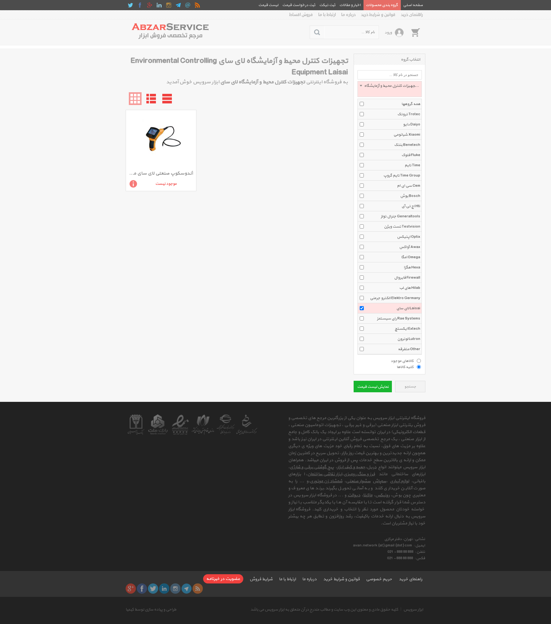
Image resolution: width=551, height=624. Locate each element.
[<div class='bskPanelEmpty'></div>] (415, 32)
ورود (388, 32)
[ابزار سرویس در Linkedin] (159, 5)
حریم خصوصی (379, 579)
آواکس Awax (409, 247)
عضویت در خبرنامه (223, 578)
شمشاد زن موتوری (326, 481)
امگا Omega (410, 257)
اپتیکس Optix (408, 237)
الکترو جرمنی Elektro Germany (395, 298)
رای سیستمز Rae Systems (398, 318)
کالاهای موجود (402, 360)
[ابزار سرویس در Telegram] (178, 5)
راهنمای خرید (412, 15)
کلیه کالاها (405, 366)
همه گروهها (410, 104)
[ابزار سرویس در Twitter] (130, 5)
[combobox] (389, 89)
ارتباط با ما (327, 15)
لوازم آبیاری (399, 481)
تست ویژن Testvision (402, 226)
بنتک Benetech (407, 145)
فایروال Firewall (407, 278)
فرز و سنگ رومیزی (359, 474)
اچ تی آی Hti (410, 206)
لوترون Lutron (408, 339)
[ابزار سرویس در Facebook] (140, 5)
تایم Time (412, 165)
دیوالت (354, 495)
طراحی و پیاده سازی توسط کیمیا (151, 609)
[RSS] (197, 5)
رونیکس (382, 495)
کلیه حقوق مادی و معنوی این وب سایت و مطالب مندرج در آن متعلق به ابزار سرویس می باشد (324, 609)
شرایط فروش (261, 579)
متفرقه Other (409, 349)
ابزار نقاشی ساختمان (324, 474)
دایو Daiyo (411, 124)
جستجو (410, 386)
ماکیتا (367, 495)
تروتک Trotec (408, 114)
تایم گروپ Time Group (401, 175)
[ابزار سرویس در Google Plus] (149, 5)
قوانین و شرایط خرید (378, 15)
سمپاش (379, 481)
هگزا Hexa (412, 267)
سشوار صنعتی (358, 481)
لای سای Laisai (408, 308)
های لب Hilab (409, 288)
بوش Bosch (410, 196)
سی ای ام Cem (408, 186)
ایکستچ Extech (407, 329)
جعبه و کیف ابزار (351, 467)
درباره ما (348, 15)
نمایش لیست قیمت (373, 387)
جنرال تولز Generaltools (400, 216)
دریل (372, 467)
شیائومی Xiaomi (406, 135)
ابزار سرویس (413, 609)
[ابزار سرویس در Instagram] (168, 5)
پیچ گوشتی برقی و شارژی (312, 467)
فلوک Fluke (410, 155)
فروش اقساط (301, 15)
